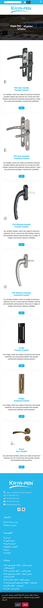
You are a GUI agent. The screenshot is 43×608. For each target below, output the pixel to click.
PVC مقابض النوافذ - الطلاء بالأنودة (16, 580)
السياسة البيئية (10, 544)
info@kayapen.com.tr (13, 504)
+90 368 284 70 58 (12, 501)
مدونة (6, 550)
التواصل (7, 553)
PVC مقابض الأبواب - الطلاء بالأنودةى (17, 571)
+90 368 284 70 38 (12, 498)
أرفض (18, 605)
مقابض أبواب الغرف (11, 589)
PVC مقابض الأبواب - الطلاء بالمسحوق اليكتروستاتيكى (18, 566)
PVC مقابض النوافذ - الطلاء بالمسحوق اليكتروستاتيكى (18, 575)
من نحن (7, 538)
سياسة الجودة (9, 541)
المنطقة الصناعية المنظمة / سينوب (18, 492)
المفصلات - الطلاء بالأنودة (13, 586)
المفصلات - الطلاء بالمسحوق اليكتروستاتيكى (20, 583)
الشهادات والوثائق (11, 547)
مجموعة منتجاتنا (10, 525)
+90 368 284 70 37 (12, 495)
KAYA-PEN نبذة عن (11, 522)
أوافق (25, 605)
